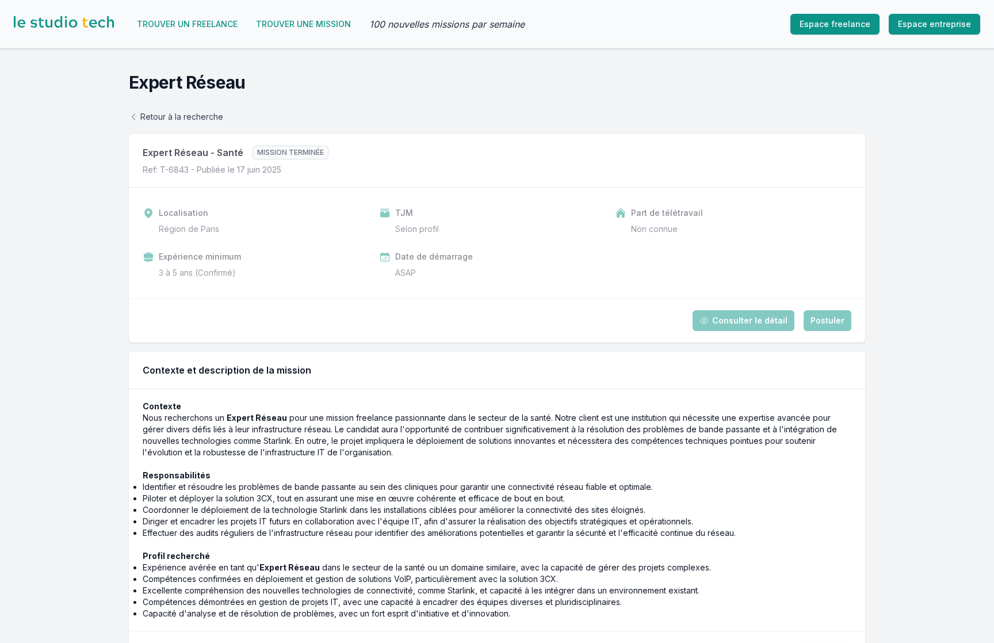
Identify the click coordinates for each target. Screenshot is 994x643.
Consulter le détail (749, 320)
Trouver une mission (303, 24)
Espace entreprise (934, 24)
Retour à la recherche (181, 116)
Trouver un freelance (187, 24)
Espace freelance (835, 24)
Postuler (827, 320)
